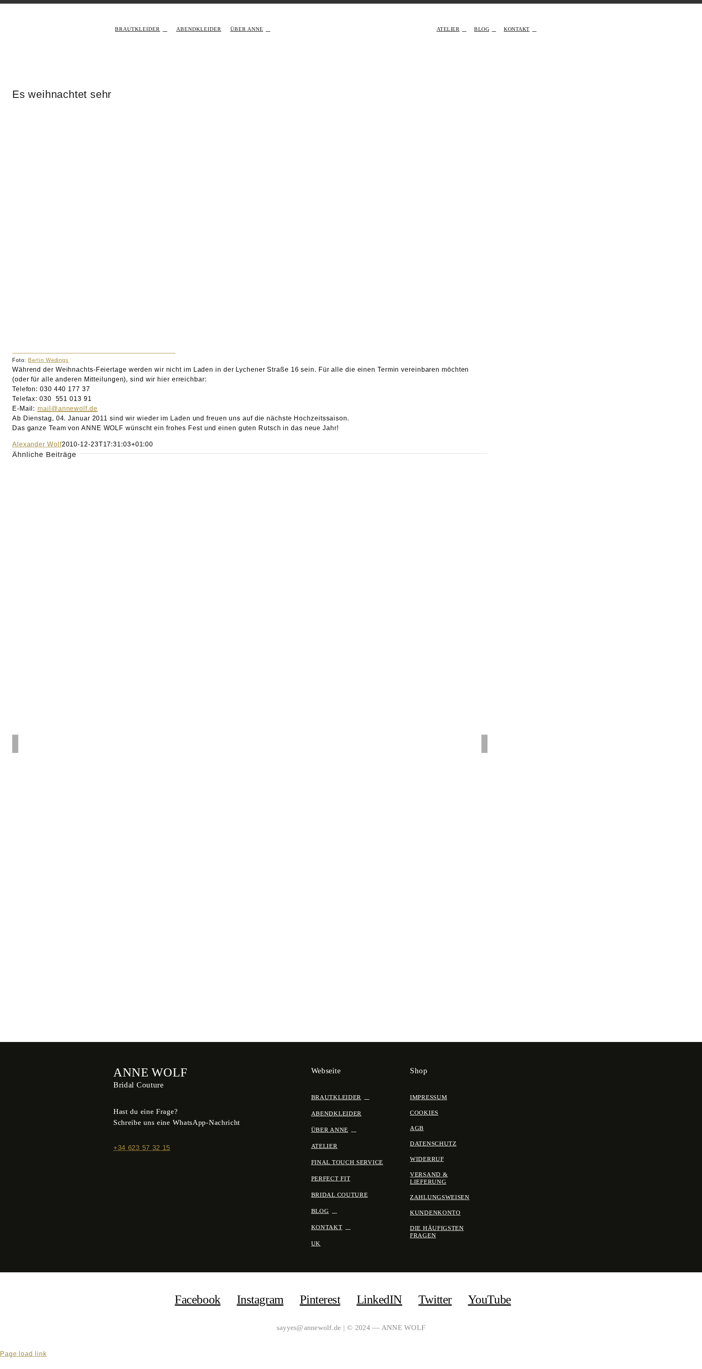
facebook (197, 1299)
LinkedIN (379, 1299)
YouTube (489, 1299)
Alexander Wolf (37, 444)
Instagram (260, 1299)
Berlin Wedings (48, 360)
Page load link (23, 1353)
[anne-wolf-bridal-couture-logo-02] (351, 18)
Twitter (435, 1299)
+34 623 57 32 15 (141, 1148)
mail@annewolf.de (67, 408)
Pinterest (320, 1299)
